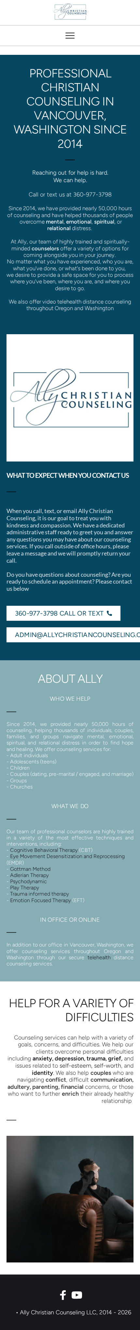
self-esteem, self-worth (90, 1065)
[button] (70, 35)
